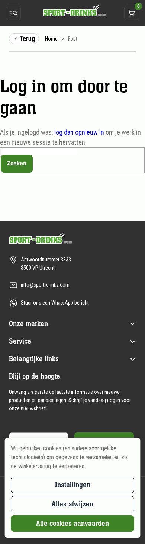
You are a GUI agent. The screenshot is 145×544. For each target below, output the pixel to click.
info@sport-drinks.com (45, 285)
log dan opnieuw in (79, 132)
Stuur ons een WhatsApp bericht (55, 303)
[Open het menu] (13, 13)
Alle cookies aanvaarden (72, 523)
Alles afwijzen (72, 504)
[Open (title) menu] (132, 324)
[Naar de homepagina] (72, 10)
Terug (27, 38)
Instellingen (72, 485)
